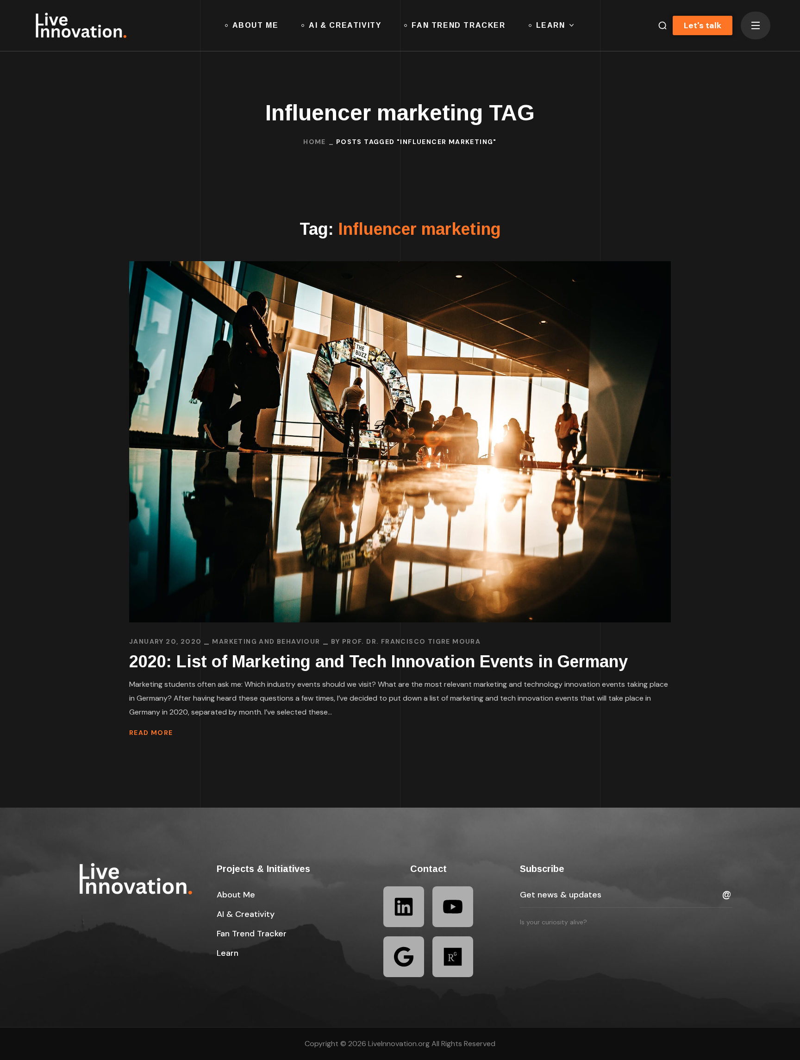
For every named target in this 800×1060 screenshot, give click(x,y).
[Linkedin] (403, 906)
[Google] (403, 956)
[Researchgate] (452, 956)
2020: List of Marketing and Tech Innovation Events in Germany (378, 661)
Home (314, 142)
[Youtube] (452, 906)
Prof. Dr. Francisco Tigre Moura (411, 641)
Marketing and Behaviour (266, 641)
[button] (659, 25)
